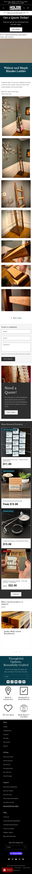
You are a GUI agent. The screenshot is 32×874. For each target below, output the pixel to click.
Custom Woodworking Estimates (11, 821)
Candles (5, 727)
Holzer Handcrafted (15, 865)
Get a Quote (16, 29)
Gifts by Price (6, 764)
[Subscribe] (27, 677)
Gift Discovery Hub (8, 757)
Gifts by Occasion (8, 760)
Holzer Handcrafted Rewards (10, 798)
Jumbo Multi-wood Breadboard (12, 632)
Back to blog (17, 318)
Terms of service (26, 867)
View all (16, 594)
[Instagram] (12, 681)
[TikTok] (19, 681)
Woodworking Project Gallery (11, 806)
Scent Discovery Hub (8, 802)
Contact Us (6, 817)
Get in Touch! (11, 412)
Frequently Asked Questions (10, 824)
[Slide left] (12, 652)
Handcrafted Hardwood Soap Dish (12, 501)
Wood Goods (6, 742)
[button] (3, 8)
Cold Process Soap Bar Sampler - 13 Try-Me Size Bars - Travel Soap (15, 581)
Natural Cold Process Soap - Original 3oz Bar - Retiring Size (16, 460)
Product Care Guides (8, 828)
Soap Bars (6, 734)
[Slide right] (19, 652)
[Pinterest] (23, 681)
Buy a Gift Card (7, 772)
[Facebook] (8, 681)
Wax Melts (6, 738)
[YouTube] (16, 681)
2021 (6, 37)
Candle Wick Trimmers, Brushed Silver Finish (15, 541)
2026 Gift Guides (7, 776)
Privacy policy (18, 867)
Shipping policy (16, 870)
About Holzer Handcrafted (10, 787)
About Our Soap (7, 794)
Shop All (5, 746)
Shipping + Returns (8, 832)
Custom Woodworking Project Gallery (15, 34)
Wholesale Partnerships (9, 836)
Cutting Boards (7, 730)
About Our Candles (8, 791)
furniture (11, 37)
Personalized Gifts (8, 768)
